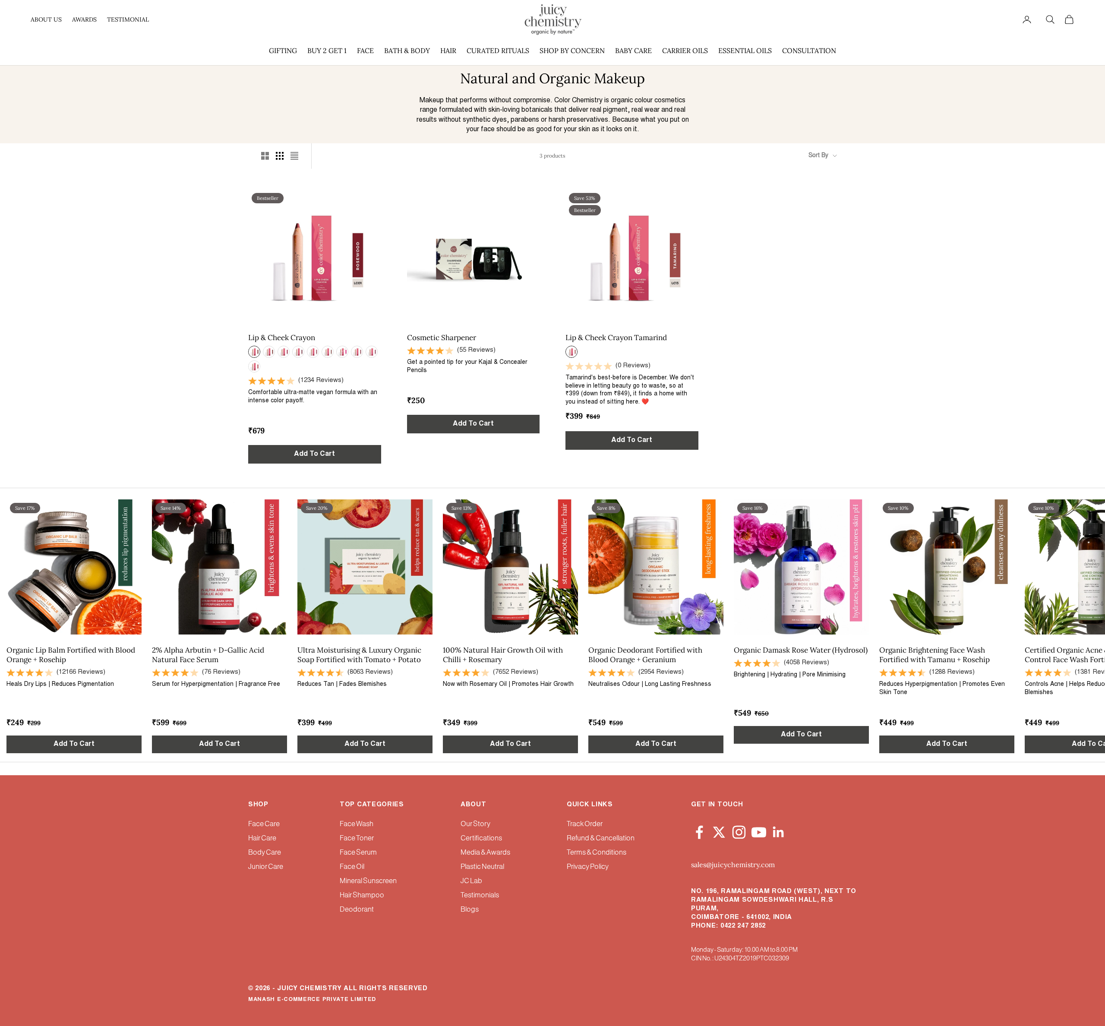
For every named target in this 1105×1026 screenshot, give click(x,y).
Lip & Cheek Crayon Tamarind (616, 337)
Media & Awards (485, 852)
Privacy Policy (588, 867)
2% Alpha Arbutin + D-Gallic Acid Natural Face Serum (208, 654)
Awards (84, 19)
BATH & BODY (407, 50)
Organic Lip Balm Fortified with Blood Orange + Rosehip (70, 654)
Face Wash (356, 824)
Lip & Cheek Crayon (281, 337)
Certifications (481, 838)
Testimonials (480, 895)
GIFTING (283, 50)
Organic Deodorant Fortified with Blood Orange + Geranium (645, 654)
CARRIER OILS (685, 50)
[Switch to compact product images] (294, 155)
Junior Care (265, 867)
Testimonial (128, 19)
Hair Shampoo (362, 895)
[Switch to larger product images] (265, 155)
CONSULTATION (809, 50)
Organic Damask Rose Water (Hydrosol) (801, 650)
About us (46, 19)
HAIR (448, 50)
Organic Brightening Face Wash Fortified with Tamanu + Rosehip (934, 654)
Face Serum (358, 852)
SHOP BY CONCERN (572, 50)
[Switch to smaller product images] (280, 155)
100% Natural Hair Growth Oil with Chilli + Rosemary (503, 654)
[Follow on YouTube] (759, 830)
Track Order (585, 824)
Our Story (475, 824)
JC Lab (471, 881)
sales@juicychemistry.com (733, 864)
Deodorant (357, 909)
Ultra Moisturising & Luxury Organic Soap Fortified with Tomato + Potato (359, 654)
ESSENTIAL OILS (745, 50)
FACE (365, 50)
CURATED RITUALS (498, 50)
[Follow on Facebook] (699, 830)
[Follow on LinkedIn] (778, 830)
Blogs (470, 909)
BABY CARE (633, 50)
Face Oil (352, 867)
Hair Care (262, 838)
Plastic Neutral (482, 867)
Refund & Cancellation (601, 838)
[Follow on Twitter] (719, 830)
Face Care (264, 824)
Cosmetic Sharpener (441, 337)
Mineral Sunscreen (368, 881)
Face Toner (357, 838)
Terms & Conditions (596, 852)
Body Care (264, 852)
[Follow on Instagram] (739, 830)
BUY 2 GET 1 (327, 50)
